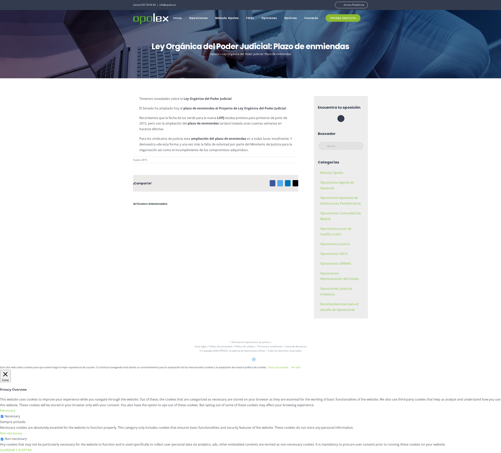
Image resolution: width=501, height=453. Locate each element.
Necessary (12, 416)
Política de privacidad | (221, 346)
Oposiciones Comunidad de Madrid (340, 216)
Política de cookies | (245, 346)
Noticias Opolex (331, 173)
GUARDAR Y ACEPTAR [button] (16, 450)
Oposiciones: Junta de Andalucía (336, 291)
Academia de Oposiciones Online (247, 350)
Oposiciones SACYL (334, 254)
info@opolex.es (167, 4)
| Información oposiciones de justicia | (251, 342)
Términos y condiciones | (271, 346)
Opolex (214, 54)
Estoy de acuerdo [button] (278, 367)
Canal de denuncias (295, 346)
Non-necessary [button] (11, 433)
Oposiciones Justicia (335, 244)
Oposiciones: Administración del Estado (339, 276)
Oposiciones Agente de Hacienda (337, 185)
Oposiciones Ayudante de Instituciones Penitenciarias (340, 201)
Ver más (295, 367)
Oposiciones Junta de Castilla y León (335, 231)
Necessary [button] (7, 410)
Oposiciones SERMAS (335, 263)
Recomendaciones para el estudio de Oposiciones (339, 307)
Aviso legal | (202, 346)
